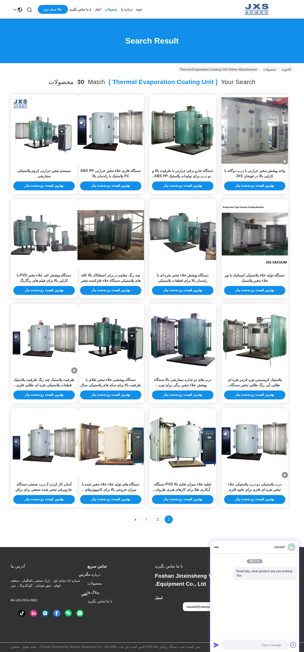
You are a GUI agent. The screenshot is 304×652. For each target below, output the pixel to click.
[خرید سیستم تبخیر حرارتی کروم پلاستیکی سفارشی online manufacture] (44, 130)
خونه (139, 9)
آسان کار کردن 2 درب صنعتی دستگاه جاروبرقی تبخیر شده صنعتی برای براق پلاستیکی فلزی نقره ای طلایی (44, 489)
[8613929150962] (80, 613)
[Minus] (216, 547)
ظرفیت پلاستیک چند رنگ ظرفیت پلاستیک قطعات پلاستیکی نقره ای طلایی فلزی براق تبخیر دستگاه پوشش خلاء (44, 385)
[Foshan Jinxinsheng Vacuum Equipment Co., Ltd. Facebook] (57, 613)
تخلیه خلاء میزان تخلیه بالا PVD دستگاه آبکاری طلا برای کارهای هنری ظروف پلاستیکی (182, 489)
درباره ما (126, 9)
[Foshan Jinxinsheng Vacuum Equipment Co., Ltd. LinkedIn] (34, 613)
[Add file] (293, 645)
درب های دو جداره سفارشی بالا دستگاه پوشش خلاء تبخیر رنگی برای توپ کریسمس (182, 385)
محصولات (111, 9)
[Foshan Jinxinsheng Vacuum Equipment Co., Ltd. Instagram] (45, 613)
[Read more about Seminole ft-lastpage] (135, 519)
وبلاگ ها (93, 592)
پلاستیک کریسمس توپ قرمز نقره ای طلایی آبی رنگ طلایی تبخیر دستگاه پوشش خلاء (255, 385)
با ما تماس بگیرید (80, 9)
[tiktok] (22, 613)
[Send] (216, 645)
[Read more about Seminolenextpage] (146, 519)
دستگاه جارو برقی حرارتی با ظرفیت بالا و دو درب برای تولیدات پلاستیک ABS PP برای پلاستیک (182, 176)
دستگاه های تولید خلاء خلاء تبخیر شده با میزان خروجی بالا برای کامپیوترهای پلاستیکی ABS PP (110, 489)
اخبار (98, 9)
